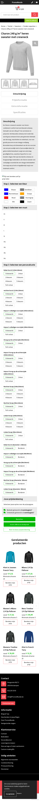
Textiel (9, 26)
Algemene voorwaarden (9, 760)
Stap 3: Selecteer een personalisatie (19, 264)
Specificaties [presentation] (19, 112)
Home (3, 26)
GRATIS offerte (31, 20)
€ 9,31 (8, 573)
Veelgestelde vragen (8, 723)
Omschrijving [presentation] (19, 93)
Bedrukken (5, 737)
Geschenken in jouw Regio (10, 717)
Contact (4, 734)
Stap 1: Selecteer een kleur (15, 183)
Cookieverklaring (7, 763)
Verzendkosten (6, 740)
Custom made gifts (7, 749)
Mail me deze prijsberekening (19, 530)
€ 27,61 (27, 573)
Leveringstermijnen (8, 743)
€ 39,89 (27, 614)
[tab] (19, 93)
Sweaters (18, 26)
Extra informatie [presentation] (19, 106)
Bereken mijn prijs (10, 584)
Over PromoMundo (7, 720)
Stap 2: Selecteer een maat (15, 207)
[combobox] (16, 14)
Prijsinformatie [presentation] (19, 99)
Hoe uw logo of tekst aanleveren (12, 746)
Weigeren (19, 793)
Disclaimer (5, 769)
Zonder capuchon (29, 26)
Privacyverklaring (7, 766)
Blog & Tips (5, 714)
